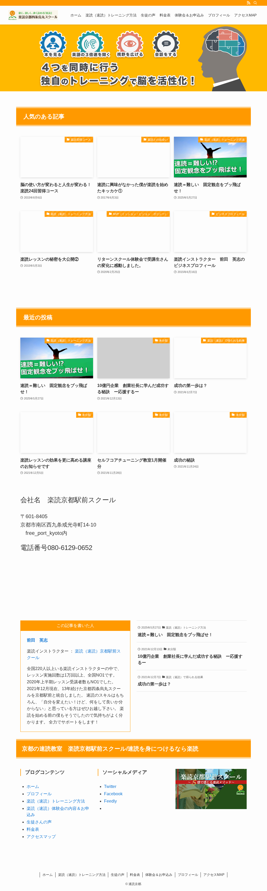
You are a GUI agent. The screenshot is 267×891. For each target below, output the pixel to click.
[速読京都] (33, 15)
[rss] (248, 3)
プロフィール (39, 794)
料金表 (33, 829)
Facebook (113, 794)
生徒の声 (117, 875)
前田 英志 (37, 640)
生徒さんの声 (39, 822)
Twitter (110, 786)
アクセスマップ (41, 836)
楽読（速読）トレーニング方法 (56, 801)
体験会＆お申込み (158, 875)
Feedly (110, 801)
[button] (129, 86)
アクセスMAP (213, 875)
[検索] (255, 3)
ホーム (33, 786)
